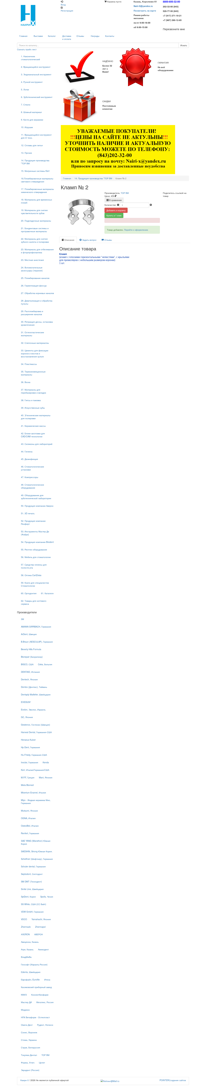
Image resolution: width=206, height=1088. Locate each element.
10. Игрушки (27, 127)
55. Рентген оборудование (34, 549)
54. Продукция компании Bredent (37, 541)
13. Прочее (26, 152)
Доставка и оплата (66, 37)
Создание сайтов (173, 1080)
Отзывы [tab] (108, 239)
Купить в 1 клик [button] (113, 215)
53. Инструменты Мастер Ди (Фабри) (35, 533)
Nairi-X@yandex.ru (143, 6)
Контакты (109, 35)
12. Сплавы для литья (32, 145)
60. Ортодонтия (28, 593)
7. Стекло (25, 104)
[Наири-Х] (37, 15)
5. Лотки (25, 89)
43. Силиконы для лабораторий (36, 443)
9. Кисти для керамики (32, 119)
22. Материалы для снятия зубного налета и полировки (35, 240)
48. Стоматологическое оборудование (32, 486)
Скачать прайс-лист (26, 49)
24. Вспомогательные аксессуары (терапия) (32, 269)
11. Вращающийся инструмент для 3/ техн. (36, 136)
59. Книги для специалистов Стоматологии (35, 584)
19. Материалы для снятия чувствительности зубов (34, 212)
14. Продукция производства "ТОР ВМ (35, 162)
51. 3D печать (28, 513)
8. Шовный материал (31, 112)
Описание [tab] (69, 239)
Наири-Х (24, 1080)
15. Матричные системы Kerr (35, 170)
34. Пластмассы (29, 363)
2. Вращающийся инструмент (35, 66)
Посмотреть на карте (145, 10)
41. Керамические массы (33, 425)
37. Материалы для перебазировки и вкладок (33, 391)
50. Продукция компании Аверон (37, 505)
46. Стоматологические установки (32, 468)
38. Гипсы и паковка (31, 400)
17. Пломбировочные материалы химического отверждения (37, 190)
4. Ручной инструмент (32, 81)
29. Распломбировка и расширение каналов (32, 313)
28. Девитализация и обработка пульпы (36, 302)
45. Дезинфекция (29, 459)
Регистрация (67, 10)
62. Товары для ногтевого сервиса (33, 602)
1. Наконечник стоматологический (30, 58)
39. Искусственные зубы (33, 407)
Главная (67, 178)
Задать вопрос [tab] (89, 239)
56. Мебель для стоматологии (36, 557)
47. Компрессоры (29, 477)
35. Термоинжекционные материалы (33, 373)
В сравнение (115, 200)
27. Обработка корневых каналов (37, 293)
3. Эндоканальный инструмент (36, 74)
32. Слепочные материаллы (35, 342)
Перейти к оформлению (136, 229)
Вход (63, 4)
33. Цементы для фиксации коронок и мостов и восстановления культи (34, 353)
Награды (95, 35)
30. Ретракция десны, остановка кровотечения (37, 323)
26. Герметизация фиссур (34, 285)
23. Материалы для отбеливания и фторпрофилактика (37, 251)
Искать (183, 45)
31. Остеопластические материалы (32, 334)
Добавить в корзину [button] (116, 210)
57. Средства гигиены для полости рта (34, 566)
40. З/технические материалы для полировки (35, 417)
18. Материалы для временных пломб (36, 201)
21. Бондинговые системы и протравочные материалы (35, 230)
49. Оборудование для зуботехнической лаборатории (36, 497)
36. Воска (25, 382)
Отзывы (80, 35)
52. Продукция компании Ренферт (33, 522)
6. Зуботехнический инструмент (36, 96)
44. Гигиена (26, 451)
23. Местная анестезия (32, 259)
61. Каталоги (47, 593)
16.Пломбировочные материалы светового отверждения (37, 180)
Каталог (52, 35)
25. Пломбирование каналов (35, 278)
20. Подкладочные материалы (36, 220)
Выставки (38, 35)
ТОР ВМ (125, 192)
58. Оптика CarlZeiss (31, 575)
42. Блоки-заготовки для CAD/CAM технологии (33, 435)
